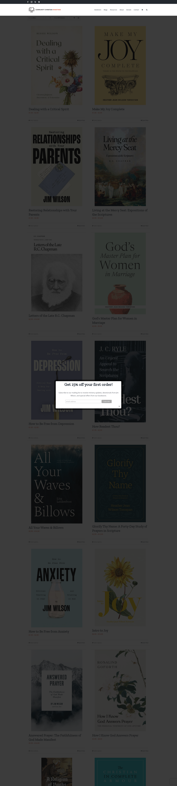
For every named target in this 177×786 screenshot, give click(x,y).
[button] (146, 9)
